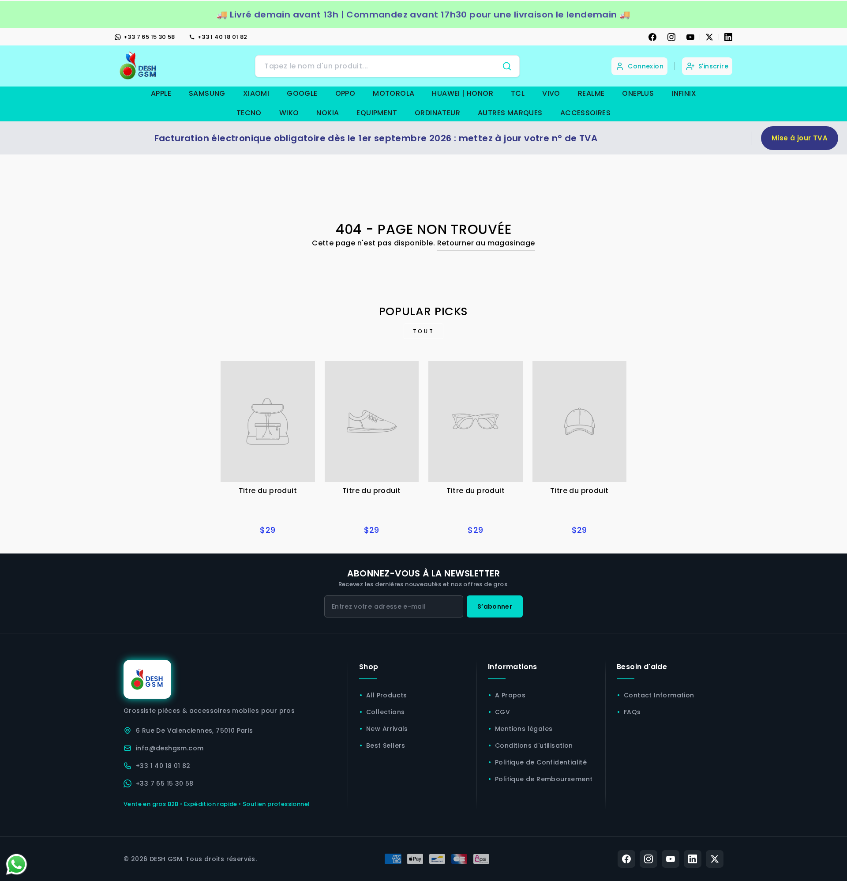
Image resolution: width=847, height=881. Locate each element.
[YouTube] (690, 37)
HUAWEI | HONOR (462, 93)
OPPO (345, 93)
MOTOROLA (393, 93)
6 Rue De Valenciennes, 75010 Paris (194, 730)
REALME (591, 93)
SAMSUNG (207, 93)
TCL (518, 93)
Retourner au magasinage (486, 243)
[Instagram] (671, 37)
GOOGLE (302, 93)
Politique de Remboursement (543, 779)
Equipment (376, 113)
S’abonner (494, 606)
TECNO (249, 113)
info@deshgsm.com (169, 748)
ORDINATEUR (437, 113)
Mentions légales (523, 728)
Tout (423, 331)
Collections (385, 712)
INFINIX (683, 93)
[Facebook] (652, 37)
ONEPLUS (638, 93)
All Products (386, 695)
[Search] (507, 66)
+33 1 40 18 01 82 (222, 37)
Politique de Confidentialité (541, 762)
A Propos (510, 695)
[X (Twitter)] (714, 859)
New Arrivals (387, 728)
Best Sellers (385, 745)
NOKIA (327, 113)
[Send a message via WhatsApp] (16, 864)
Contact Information (659, 695)
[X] (709, 37)
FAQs (632, 712)
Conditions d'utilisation (534, 745)
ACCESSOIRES (585, 113)
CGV (502, 712)
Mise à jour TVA (800, 138)
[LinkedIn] (728, 37)
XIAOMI (256, 93)
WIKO (289, 113)
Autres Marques (510, 113)
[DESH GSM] (139, 66)
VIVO (551, 93)
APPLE (161, 93)
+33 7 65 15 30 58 (149, 37)
